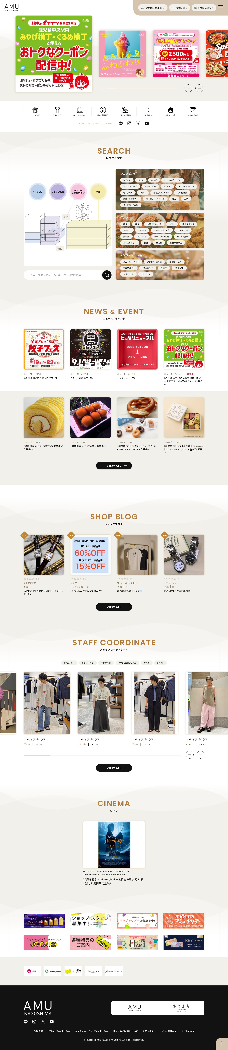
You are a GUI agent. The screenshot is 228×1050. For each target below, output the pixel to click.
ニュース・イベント (131, 261)
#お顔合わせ (88, 662)
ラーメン (127, 230)
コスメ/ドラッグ (130, 186)
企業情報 (38, 1031)
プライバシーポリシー (59, 1031)
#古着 (147, 662)
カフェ (172, 224)
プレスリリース (169, 1031)
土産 (186, 198)
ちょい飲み (142, 236)
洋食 (137, 224)
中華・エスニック (154, 224)
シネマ (164, 268)
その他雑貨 (182, 192)
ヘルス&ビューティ (172, 180)
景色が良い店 (176, 242)
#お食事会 (106, 662)
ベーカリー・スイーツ (155, 198)
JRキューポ (128, 274)
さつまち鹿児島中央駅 (78, 191)
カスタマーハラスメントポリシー (91, 1031)
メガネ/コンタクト (186, 186)
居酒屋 (126, 236)
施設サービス (175, 261)
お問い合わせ (150, 1031)
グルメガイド (147, 268)
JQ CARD (179, 268)
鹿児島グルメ (188, 224)
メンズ (141, 180)
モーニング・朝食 (161, 236)
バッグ (143, 192)
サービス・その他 (130, 205)
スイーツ (142, 230)
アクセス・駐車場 (154, 261)
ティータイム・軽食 (162, 230)
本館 (98, 191)
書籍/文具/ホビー (161, 192)
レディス (126, 180)
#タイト (160, 662)
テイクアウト (182, 230)
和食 (125, 224)
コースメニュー (129, 242)
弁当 (174, 198)
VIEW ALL (114, 466)
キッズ (154, 180)
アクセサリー (150, 186)
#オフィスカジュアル (127, 662)
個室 (146, 242)
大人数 (159, 242)
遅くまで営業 (182, 236)
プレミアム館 (58, 191)
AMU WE (37, 191)
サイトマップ (187, 1031)
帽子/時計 (127, 192)
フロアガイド (128, 268)
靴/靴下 (167, 186)
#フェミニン (69, 662)
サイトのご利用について (125, 1031)
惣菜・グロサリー (130, 198)
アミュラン (145, 274)
